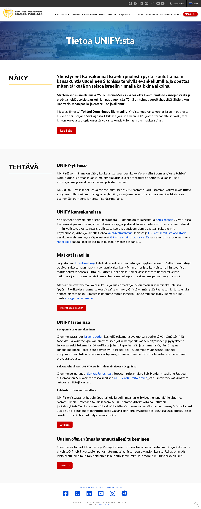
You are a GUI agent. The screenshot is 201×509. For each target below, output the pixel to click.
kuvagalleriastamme (79, 298)
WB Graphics (105, 504)
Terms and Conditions (91, 487)
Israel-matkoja (85, 263)
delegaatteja (164, 220)
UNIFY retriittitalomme (130, 378)
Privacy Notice (114, 487)
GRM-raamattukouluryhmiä (129, 237)
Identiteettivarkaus (119, 233)
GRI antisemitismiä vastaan (167, 233)
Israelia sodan (93, 336)
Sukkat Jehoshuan (99, 373)
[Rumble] (163, 3)
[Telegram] (158, 3)
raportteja (64, 241)
